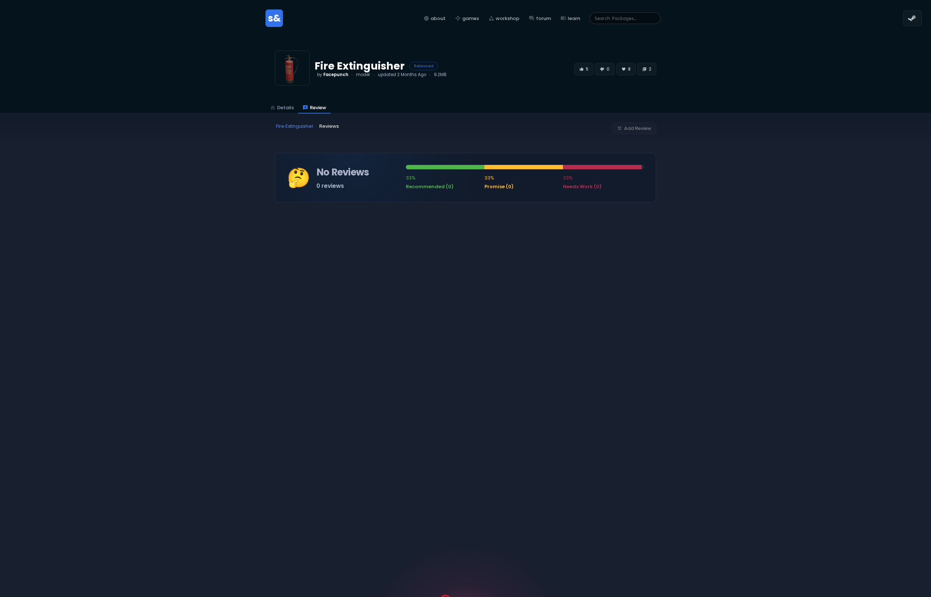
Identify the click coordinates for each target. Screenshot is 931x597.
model (363, 75)
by (332, 75)
